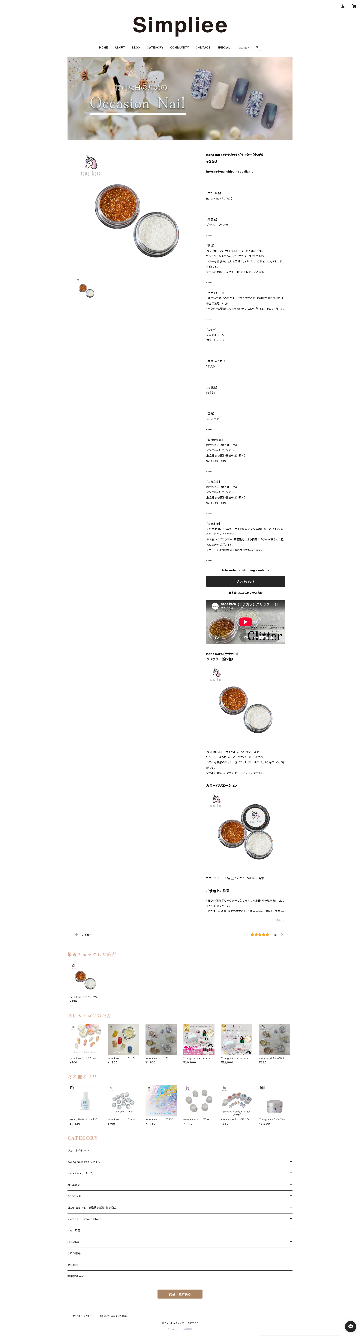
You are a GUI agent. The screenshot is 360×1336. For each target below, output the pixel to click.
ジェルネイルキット (79, 1150)
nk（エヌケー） (76, 1184)
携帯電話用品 (76, 1276)
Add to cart (245, 581)
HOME (103, 47)
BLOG (136, 47)
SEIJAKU (73, 1241)
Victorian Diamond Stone (84, 1219)
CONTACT (203, 47)
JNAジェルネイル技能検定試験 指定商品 (92, 1207)
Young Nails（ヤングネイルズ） (86, 1161)
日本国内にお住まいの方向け (245, 592)
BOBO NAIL (75, 1196)
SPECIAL (223, 47)
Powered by (176, 1329)
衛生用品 (73, 1264)
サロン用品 (74, 1253)
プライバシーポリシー (81, 1315)
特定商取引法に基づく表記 (113, 1315)
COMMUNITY (179, 47)
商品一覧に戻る (180, 1294)
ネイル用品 (74, 1230)
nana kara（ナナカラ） (81, 1173)
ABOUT (120, 47)
